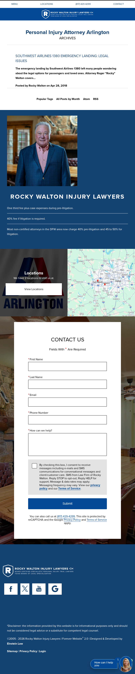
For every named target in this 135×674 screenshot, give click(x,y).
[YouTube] (39, 589)
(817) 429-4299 (83, 3)
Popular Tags (45, 99)
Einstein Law (15, 644)
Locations (46, 3)
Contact (118, 3)
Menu (14, 3)
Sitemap (12, 651)
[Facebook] (11, 589)
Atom (86, 99)
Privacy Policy (72, 520)
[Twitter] (24, 589)
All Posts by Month (68, 99)
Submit (67, 503)
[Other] (55, 589)
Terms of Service (69, 488)
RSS (95, 99)
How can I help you (103, 664)
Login (42, 651)
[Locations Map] (101, 282)
